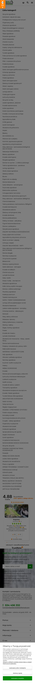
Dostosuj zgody (17, 673)
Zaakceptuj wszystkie (17, 678)
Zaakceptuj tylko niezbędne (17, 668)
